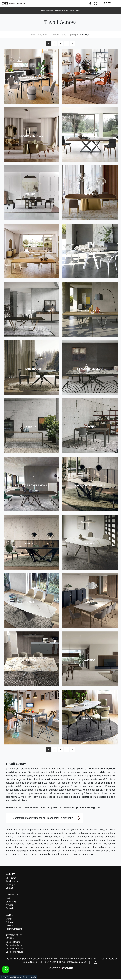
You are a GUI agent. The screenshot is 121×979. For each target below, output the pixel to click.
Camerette (11, 901)
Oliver (90, 543)
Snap (31, 718)
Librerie (9, 925)
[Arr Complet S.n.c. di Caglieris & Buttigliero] (13, 3)
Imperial (31, 194)
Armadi (9, 905)
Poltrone (10, 922)
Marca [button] (32, 34)
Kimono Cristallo (31, 136)
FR (109, 3)
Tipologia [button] (73, 34)
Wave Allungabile (89, 310)
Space (90, 427)
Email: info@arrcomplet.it (73, 962)
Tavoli (65, 11)
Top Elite (90, 194)
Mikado (31, 660)
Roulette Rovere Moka (31, 485)
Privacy (4, 977)
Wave (31, 310)
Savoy (90, 602)
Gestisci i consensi (28, 977)
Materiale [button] (54, 34)
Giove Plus (89, 718)
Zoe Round (90, 252)
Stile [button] (63, 34)
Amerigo (90, 660)
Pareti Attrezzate (14, 929)
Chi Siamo (11, 878)
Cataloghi (10, 884)
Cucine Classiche (14, 948)
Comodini (10, 908)
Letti (8, 898)
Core (31, 252)
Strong (31, 427)
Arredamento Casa (54, 11)
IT (104, 3)
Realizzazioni (12, 881)
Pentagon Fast (31, 77)
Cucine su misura (14, 952)
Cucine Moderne (14, 945)
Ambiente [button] (42, 34)
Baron (89, 77)
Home (43, 11)
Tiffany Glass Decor (89, 369)
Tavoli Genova (75, 11)
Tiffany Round (31, 369)
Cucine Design (13, 942)
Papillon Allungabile (90, 485)
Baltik (31, 602)
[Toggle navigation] (117, 3)
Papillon (31, 543)
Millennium (90, 136)
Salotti (9, 919)
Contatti (9, 887)
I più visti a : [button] (86, 34)
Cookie (13, 977)
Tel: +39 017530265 (48, 962)
